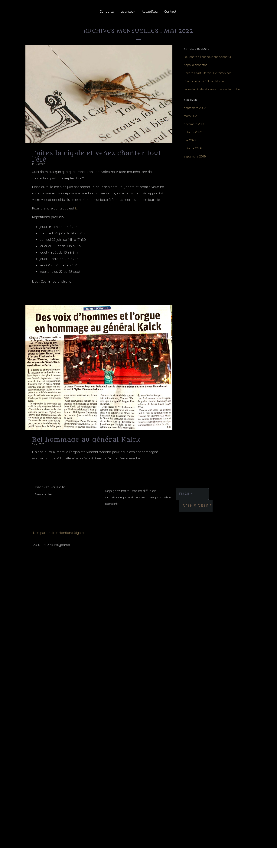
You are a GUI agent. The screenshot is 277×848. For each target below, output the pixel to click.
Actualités (150, 11)
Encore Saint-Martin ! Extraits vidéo (208, 73)
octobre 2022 (193, 132)
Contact (170, 11)
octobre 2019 (193, 148)
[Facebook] (264, 6)
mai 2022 (190, 140)
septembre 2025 (195, 107)
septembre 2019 (195, 156)
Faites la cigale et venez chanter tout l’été (212, 89)
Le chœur (127, 11)
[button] (249, 17)
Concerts (107, 11)
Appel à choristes (195, 64)
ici (77, 208)
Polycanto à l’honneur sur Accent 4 (207, 56)
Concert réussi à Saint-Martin (204, 81)
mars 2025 (191, 116)
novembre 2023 (194, 124)
